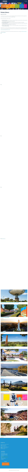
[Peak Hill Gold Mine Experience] (14, 408)
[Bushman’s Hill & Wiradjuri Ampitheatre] (14, 334)
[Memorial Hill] (14, 319)
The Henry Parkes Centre (5, 317)
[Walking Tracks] (14, 423)
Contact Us (2, 459)
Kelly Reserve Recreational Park (6, 361)
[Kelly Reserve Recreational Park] (14, 349)
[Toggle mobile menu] (26, 1)
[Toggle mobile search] (25, 1)
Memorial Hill (3, 332)
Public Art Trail (3, 406)
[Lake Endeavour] (14, 364)
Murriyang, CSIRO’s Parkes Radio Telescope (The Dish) (10, 302)
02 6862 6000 (4, 445)
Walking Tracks (3, 435)
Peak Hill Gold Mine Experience (6, 421)
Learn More (2, 318)
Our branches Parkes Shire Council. (5, 29)
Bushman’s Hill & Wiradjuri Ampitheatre (7, 346)
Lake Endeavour (3, 376)
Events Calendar (3, 452)
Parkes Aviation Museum (5, 391)
